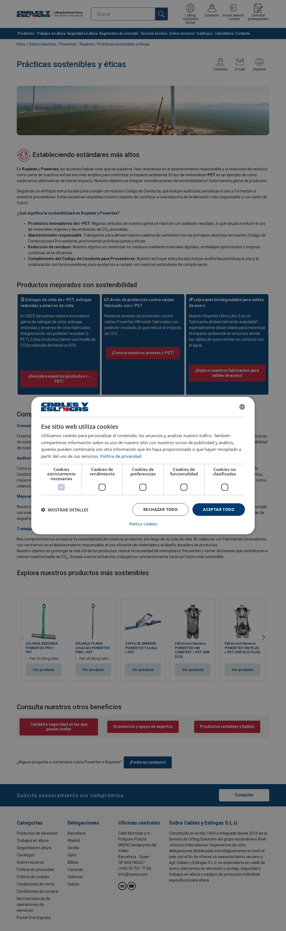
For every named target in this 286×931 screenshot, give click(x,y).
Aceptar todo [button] (218, 509)
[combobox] (242, 406)
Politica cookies (143, 524)
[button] (64, 509)
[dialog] (143, 465)
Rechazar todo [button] (160, 509)
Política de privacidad (120, 456)
